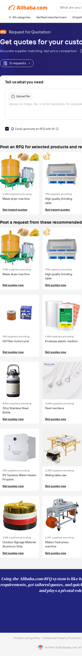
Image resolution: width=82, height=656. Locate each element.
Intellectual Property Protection (62, 638)
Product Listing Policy (27, 638)
